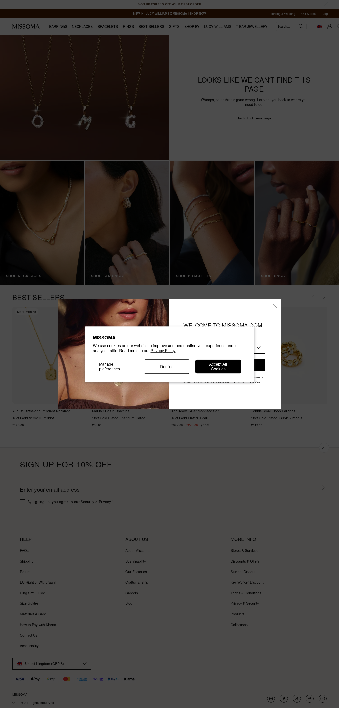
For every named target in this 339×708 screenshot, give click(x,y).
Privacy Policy (163, 351)
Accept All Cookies (218, 366)
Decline (167, 366)
